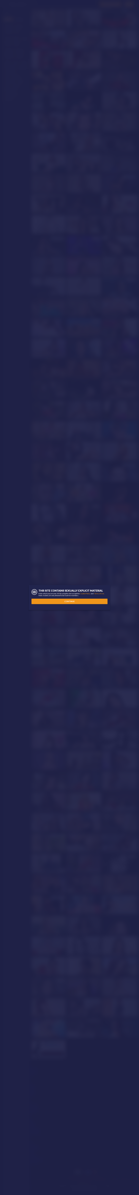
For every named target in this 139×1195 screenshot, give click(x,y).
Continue (69, 601)
